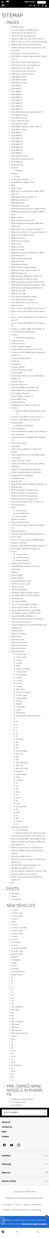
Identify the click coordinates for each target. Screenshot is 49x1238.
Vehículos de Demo (18, 648)
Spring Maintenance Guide (21, 581)
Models (14, 896)
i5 (16, 727)
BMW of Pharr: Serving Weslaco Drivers (26, 44)
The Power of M (17, 598)
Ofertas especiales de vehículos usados (31, 833)
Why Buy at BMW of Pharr (21, 856)
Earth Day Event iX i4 (19, 384)
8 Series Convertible (19, 948)
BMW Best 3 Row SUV (20, 200)
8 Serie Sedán (21, 698)
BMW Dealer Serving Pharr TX (22, 220)
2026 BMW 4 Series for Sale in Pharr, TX (26, 126)
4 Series (19, 677)
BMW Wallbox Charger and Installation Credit (28, 285)
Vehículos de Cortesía (19, 645)
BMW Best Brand (17, 203)
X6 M (18, 812)
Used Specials (16, 1105)
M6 (17, 759)
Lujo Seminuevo (22, 830)
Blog (13, 185)
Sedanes (19, 771)
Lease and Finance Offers (21, 461)
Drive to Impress (17, 381)
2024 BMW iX (16, 94)
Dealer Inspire (38, 1198)
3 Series (19, 663)
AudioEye (6, 1210)
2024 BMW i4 (16, 85)
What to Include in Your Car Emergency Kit (27, 847)
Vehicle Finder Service (19, 642)
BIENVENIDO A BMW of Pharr (23, 182)
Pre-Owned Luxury (18, 1102)
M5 (17, 757)
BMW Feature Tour (18, 238)
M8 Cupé (19, 765)
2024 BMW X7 (16, 109)
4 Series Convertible (18, 928)
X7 (17, 815)
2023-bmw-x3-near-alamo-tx (22, 68)
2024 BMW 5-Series (19, 83)
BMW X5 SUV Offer (18, 294)
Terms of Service (17, 587)
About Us (14, 168)
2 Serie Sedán (21, 657)
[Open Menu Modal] (3, 5)
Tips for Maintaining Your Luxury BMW (25, 610)
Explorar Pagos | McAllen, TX (22, 396)
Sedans (14, 1036)
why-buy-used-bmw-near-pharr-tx (24, 874)
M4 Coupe (15, 1010)
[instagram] (18, 1145)
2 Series (19, 660)
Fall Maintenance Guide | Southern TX (25, 405)
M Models (19, 739)
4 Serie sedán (21, 675)
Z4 (17, 824)
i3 (16, 721)
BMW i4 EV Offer (17, 247)
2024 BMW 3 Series (19, 77)
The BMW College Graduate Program (25, 592)
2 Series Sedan (17, 916)
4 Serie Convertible (23, 669)
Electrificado (20, 713)
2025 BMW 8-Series (19, 118)
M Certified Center (18, 478)
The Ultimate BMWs (18, 601)
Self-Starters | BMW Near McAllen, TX (25, 548)
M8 (12, 1018)
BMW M (19, 704)
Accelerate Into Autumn (20, 179)
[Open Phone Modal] (39, 5)
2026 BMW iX (16, 135)
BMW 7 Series (16, 188)
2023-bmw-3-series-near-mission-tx (25, 62)
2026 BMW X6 (17, 150)
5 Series (19, 680)
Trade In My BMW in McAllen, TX (23, 616)
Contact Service (22, 554)
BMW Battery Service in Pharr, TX (24, 197)
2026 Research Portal (19, 156)
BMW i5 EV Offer (17, 250)
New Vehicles (21, 905)
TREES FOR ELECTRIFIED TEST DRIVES (27, 619)
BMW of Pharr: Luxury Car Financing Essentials (29, 42)
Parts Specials (21, 516)
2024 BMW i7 (16, 91)
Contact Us (15, 361)
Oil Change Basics (18, 505)
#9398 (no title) (17, 27)
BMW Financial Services (20, 241)
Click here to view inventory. (34, 1224)
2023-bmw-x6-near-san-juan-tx (23, 71)
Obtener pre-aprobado (24, 425)
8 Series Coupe (17, 951)
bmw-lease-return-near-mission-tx (24, 302)
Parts (13, 507)
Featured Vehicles (18, 971)
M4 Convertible (21, 751)
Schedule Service (22, 557)
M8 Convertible (22, 762)
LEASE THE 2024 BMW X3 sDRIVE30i (26, 469)
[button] (46, 1216)
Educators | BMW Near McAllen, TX (24, 387)
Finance (14, 408)
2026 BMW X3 (16, 141)
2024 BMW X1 (16, 97)
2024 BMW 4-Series (19, 80)
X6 (17, 809)
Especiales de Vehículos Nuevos (28, 716)
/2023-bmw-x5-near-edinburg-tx (23, 36)
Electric (14, 966)
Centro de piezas (17, 340)
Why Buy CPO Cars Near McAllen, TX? (26, 865)
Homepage (15, 446)
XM (17, 818)
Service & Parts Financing (21, 563)
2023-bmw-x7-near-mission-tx (22, 74)
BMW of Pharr (31, 1192)
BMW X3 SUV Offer (18, 291)
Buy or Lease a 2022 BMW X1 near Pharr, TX (28, 308)
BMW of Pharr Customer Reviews (24, 267)
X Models (19, 780)
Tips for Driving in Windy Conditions (24, 604)
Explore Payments (18, 402)
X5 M (18, 803)
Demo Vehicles (16, 373)
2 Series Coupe (17, 913)
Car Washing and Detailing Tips (23, 332)
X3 (17, 789)
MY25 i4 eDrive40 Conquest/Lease (24, 490)
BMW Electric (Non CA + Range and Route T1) (28, 232)
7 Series (19, 686)
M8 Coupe (15, 1024)
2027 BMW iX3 (17, 162)
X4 (17, 795)
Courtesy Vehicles (18, 367)
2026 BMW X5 (16, 144)
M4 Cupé (19, 754)
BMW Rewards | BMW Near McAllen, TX (26, 276)
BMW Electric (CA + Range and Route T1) (27, 229)
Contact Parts (21, 510)
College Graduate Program (21, 346)
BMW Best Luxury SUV (20, 206)
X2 (17, 786)
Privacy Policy (16, 537)
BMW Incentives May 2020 (21, 258)
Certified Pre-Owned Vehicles (22, 1099)
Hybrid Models (16, 974)
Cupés (18, 710)
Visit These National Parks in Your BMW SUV (28, 836)
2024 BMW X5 (16, 106)
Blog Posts (15, 893)
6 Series (19, 683)
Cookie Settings (36, 1210)
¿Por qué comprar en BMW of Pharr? (25, 30)
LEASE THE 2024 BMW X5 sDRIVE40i (26, 472)
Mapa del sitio (16, 481)
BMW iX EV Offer (17, 261)
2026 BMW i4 (16, 132)
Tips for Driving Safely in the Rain (23, 607)
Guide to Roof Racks (19, 443)
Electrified (15, 969)
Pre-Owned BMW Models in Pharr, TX (25, 1090)
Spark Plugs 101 (17, 578)
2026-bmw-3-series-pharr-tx (22, 159)
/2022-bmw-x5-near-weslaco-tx (23, 33)
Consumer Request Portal (21, 358)
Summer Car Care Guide (20, 584)
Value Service (16, 636)
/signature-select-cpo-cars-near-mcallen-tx (27, 39)
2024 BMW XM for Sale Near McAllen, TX (27, 112)
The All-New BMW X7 (19, 589)
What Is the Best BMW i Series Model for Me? (28, 839)
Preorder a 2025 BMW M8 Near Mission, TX (28, 534)
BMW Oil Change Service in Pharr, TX (25, 270)
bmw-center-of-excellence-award (24, 296)
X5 (17, 800)
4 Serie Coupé (21, 672)
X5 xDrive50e (21, 806)
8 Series (19, 701)
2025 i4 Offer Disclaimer (20, 121)
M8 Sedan (15, 1027)
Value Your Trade (17, 639)
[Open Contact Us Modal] (38, 1231)
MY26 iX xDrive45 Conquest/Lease (24, 499)
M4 (17, 748)
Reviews (19, 170)
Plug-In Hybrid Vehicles (20, 522)
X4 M (18, 798)
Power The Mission (18, 531)
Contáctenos (16, 364)
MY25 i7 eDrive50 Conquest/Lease (24, 493)
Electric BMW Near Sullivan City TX (24, 390)
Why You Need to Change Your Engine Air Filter (29, 871)
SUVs (18, 777)
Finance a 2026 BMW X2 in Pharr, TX (25, 420)
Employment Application (25, 337)
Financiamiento (17, 423)
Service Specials (22, 560)
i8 (17, 733)
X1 (17, 783)
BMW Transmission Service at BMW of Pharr (28, 282)
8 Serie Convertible (23, 692)
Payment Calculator (18, 519)
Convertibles (20, 707)
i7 (16, 730)
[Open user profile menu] (47, 5)
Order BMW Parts (22, 513)
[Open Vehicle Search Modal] (30, 5)
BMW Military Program (19, 264)
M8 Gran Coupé (22, 768)
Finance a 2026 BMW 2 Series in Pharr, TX (27, 417)
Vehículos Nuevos (18, 651)
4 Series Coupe (17, 930)
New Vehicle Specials (19, 1033)
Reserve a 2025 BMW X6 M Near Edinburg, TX (29, 546)
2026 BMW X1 (16, 138)
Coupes (14, 963)
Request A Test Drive (19, 543)
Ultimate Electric (17, 631)
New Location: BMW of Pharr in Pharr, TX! (27, 502)
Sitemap (14, 572)
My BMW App (16, 487)
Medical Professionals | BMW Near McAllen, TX (29, 484)
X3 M (18, 792)
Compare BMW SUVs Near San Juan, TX (26, 349)
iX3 (12, 995)
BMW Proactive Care (19, 273)
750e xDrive (20, 689)
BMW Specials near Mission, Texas (24, 279)
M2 (17, 742)
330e (18, 666)
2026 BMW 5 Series (19, 129)
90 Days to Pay (17, 165)
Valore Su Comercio (18, 634)
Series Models (21, 774)
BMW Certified (16, 217)
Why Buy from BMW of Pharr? (22, 868)
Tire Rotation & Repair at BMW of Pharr (26, 613)
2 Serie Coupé (21, 654)
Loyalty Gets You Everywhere (22, 475)
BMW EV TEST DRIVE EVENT (22, 235)
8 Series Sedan (17, 954)
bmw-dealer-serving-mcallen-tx (23, 299)
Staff (18, 176)
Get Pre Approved (18, 428)
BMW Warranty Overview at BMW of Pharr (27, 288)
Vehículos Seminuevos (19, 827)
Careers (14, 335)
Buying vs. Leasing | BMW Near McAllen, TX (28, 329)
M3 (17, 745)
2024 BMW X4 (16, 103)
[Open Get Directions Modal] (43, 5)
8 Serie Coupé (21, 695)
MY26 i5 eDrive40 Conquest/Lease (24, 496)
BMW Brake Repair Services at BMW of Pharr (28, 209)
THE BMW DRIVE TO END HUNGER (25, 595)
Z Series (19, 821)
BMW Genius (16, 244)
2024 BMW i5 (16, 88)
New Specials (16, 1030)
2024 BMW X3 (16, 100)
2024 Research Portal (19, 115)
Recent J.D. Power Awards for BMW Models (27, 540)
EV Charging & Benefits (20, 393)
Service (14, 551)
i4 (16, 724)
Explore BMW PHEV (19, 399)
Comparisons (16, 899)
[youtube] (11, 1145)
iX (16, 736)
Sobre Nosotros (17, 575)
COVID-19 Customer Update (21, 370)
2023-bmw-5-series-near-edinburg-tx (25, 65)
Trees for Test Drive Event (21, 622)
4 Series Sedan (17, 933)
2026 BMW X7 (16, 153)
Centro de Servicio (18, 343)
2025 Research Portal (19, 124)
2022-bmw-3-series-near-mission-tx (25, 53)
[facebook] (4, 1145)
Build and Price (17, 305)
